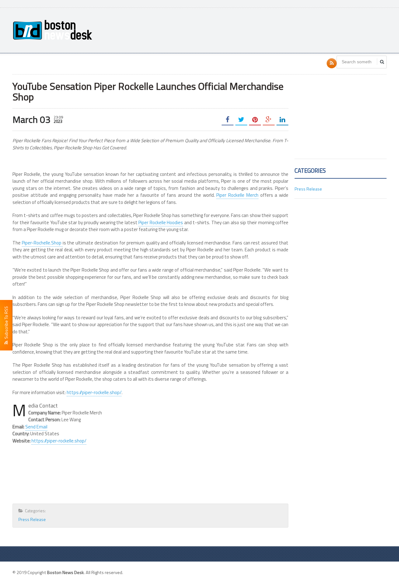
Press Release (32, 519)
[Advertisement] (273, 30)
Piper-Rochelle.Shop (42, 242)
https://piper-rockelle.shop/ (94, 392)
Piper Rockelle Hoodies (160, 222)
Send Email (36, 426)
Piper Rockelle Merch (237, 195)
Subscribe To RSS (6, 323)
